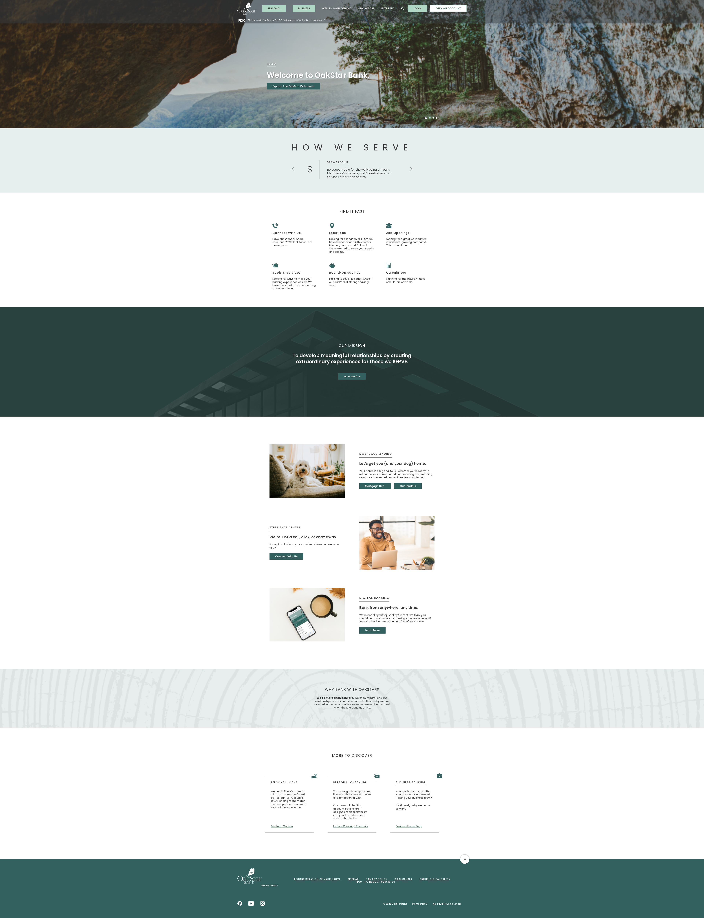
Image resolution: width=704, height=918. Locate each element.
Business (304, 8)
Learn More (372, 630)
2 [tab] (433, 118)
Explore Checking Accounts (350, 826)
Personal (274, 8)
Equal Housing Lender (449, 903)
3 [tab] (436, 118)
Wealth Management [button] (336, 8)
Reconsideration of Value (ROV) (317, 879)
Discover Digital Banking (288, 92)
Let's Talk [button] (387, 8)
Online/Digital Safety (434, 879)
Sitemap (353, 879)
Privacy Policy (376, 879)
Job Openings (398, 233)
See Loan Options (282, 826)
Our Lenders (408, 486)
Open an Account (448, 8)
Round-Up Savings (345, 273)
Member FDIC (419, 903)
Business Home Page (409, 826)
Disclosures (403, 879)
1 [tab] (430, 118)
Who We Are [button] (366, 8)
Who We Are (352, 376)
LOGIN (420, 8)
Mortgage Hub (375, 486)
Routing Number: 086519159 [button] (376, 881)
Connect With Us (286, 233)
